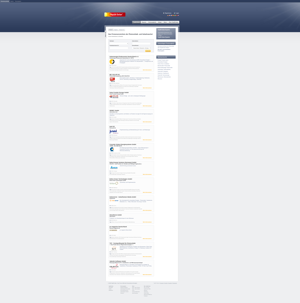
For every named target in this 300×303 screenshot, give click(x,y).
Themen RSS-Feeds (136, 291)
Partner (110, 29)
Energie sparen (165, 60)
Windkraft (116, 139)
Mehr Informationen (147, 70)
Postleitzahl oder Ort (114, 45)
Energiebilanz (127, 271)
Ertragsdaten (125, 68)
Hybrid (114, 138)
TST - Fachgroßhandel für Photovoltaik (122, 243)
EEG (120, 67)
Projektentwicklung (116, 104)
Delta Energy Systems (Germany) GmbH (123, 162)
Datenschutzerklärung (148, 294)
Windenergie (112, 139)
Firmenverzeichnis (5, 1)
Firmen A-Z (121, 29)
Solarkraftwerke (129, 104)
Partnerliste (111, 287)
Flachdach (133, 253)
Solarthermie (123, 156)
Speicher (111, 121)
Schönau (115, 251)
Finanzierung (131, 237)
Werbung (145, 290)
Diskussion (117, 237)
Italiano (174, 15)
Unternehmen (135, 41)
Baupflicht (117, 67)
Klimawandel (130, 68)
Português (174, 283)
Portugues (176, 15)
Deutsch (168, 15)
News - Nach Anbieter (136, 288)
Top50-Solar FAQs (147, 288)
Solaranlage (116, 69)
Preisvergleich (123, 286)
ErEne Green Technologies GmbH (121, 179)
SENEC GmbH (114, 110)
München (115, 220)
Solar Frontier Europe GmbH (119, 92)
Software (138, 273)
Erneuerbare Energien (119, 68)
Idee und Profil (146, 287)
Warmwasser (123, 157)
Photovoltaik (112, 69)
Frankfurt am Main (117, 153)
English (169, 15)
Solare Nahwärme (117, 156)
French (171, 15)
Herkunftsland (135, 45)
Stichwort (112, 41)
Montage (133, 189)
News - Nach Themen (136, 287)
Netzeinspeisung (136, 68)
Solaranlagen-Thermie (124, 291)
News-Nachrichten (113, 238)
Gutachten (122, 189)
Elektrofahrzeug (122, 271)
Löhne (115, 205)
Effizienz (121, 85)
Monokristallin (119, 86)
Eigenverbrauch (119, 103)
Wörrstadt (115, 135)
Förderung (135, 237)
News (133, 286)
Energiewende (112, 68)
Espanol (173, 15)
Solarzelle (140, 208)
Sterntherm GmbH (116, 215)
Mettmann (115, 187)
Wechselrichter (121, 87)
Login (177, 13)
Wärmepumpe (117, 157)
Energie (127, 237)
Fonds (138, 85)
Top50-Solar (164, 37)
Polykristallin (136, 86)
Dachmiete (116, 253)
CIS (112, 103)
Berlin (115, 235)
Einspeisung (123, 237)
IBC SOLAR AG (115, 74)
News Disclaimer (135, 293)
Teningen (115, 171)
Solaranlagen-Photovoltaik (125, 288)
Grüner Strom (161, 63)
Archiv (133, 290)
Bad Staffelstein (117, 83)
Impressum (146, 291)
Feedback (146, 295)
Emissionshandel (132, 67)
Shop (121, 104)
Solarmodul (116, 87)
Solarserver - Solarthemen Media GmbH (123, 197)
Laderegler (115, 86)
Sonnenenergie (126, 69)
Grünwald (115, 101)
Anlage (113, 253)
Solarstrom (121, 69)
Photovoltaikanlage (130, 86)
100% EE (113, 67)
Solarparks (111, 192)
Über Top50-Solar (147, 286)
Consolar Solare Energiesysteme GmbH (123, 144)
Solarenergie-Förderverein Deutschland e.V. (124, 56)
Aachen (115, 65)
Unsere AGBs (146, 293)
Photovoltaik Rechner (124, 290)
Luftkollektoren (123, 273)
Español (170, 283)
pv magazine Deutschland (118, 226)
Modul (129, 103)
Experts (12, 1)
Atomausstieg (114, 85)
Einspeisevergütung (124, 67)
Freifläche (111, 138)
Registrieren (168, 13)
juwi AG (112, 126)
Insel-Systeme (118, 138)
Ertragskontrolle (134, 85)
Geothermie (118, 273)
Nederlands (178, 15)
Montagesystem (122, 255)
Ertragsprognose (131, 207)
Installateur (166, 63)
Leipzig (115, 117)
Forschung (139, 237)
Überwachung (112, 105)
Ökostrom (160, 78)
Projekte (111, 104)
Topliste (116, 29)
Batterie (118, 85)
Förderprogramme (137, 207)
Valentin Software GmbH (118, 261)
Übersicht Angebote (124, 287)
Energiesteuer (137, 67)
